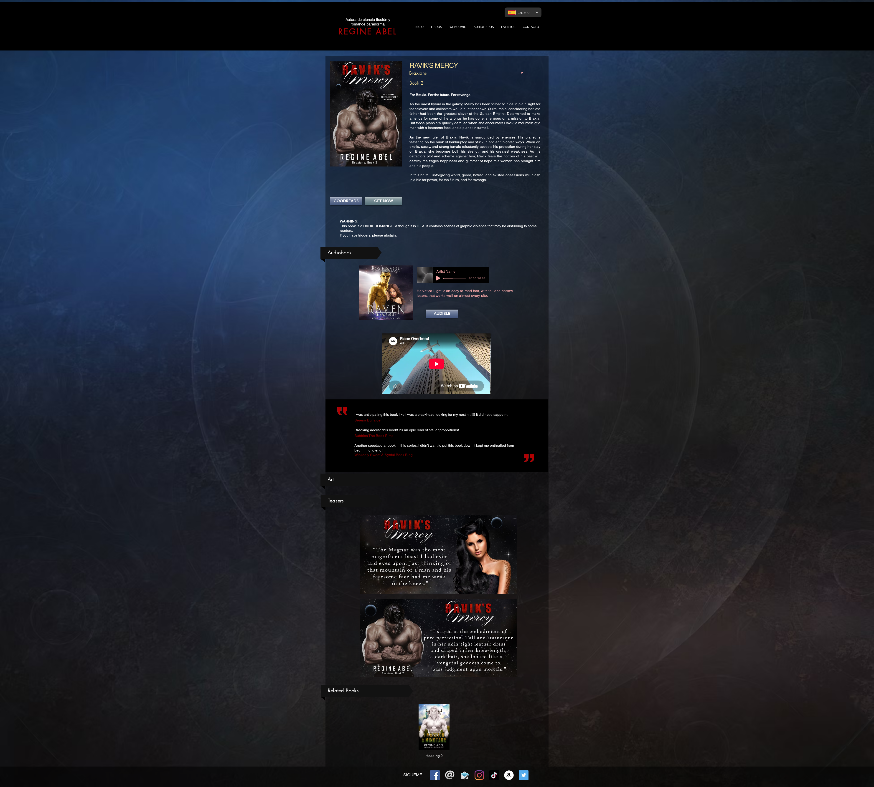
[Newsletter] (464, 775)
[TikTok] (494, 775)
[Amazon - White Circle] (509, 775)
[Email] (450, 775)
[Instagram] (479, 775)
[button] (442, 314)
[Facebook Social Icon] (435, 775)
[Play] (438, 278)
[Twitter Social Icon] (523, 775)
